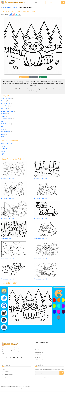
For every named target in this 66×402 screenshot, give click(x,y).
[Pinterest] (6, 357)
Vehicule (3, 114)
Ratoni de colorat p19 (40, 279)
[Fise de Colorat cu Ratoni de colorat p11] (33, 45)
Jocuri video (4, 106)
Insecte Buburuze (6, 143)
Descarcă (43, 77)
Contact (4, 377)
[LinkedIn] (21, 357)
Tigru (2, 154)
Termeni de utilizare (31, 388)
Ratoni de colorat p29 (7, 259)
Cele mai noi (5, 371)
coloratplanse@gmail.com (44, 377)
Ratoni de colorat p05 (40, 218)
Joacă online (24, 77)
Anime (3, 116)
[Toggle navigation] (36, 2)
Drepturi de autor (5, 388)
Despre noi (40, 388)
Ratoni (15, 8)
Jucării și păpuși (5, 131)
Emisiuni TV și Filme (7, 111)
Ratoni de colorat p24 (40, 198)
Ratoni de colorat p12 (7, 238)
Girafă (3, 151)
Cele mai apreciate (7, 374)
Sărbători (4, 108)
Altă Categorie (5, 103)
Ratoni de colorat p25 (7, 218)
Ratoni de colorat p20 (40, 238)
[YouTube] (13, 357)
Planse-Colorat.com (10, 386)
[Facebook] (3, 357)
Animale (9, 8)
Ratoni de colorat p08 (40, 259)
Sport (2, 129)
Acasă (4, 8)
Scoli (2, 126)
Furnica (3, 146)
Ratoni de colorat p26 (7, 279)
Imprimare (34, 77)
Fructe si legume (6, 119)
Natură (3, 121)
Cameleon (4, 148)
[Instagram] (10, 357)
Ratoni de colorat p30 (7, 198)
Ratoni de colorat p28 (7, 178)
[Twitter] (17, 357)
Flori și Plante (5, 124)
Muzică (3, 134)
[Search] (63, 2)
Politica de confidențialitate (18, 388)
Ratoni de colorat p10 (40, 178)
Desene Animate (6, 98)
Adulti (3, 137)
